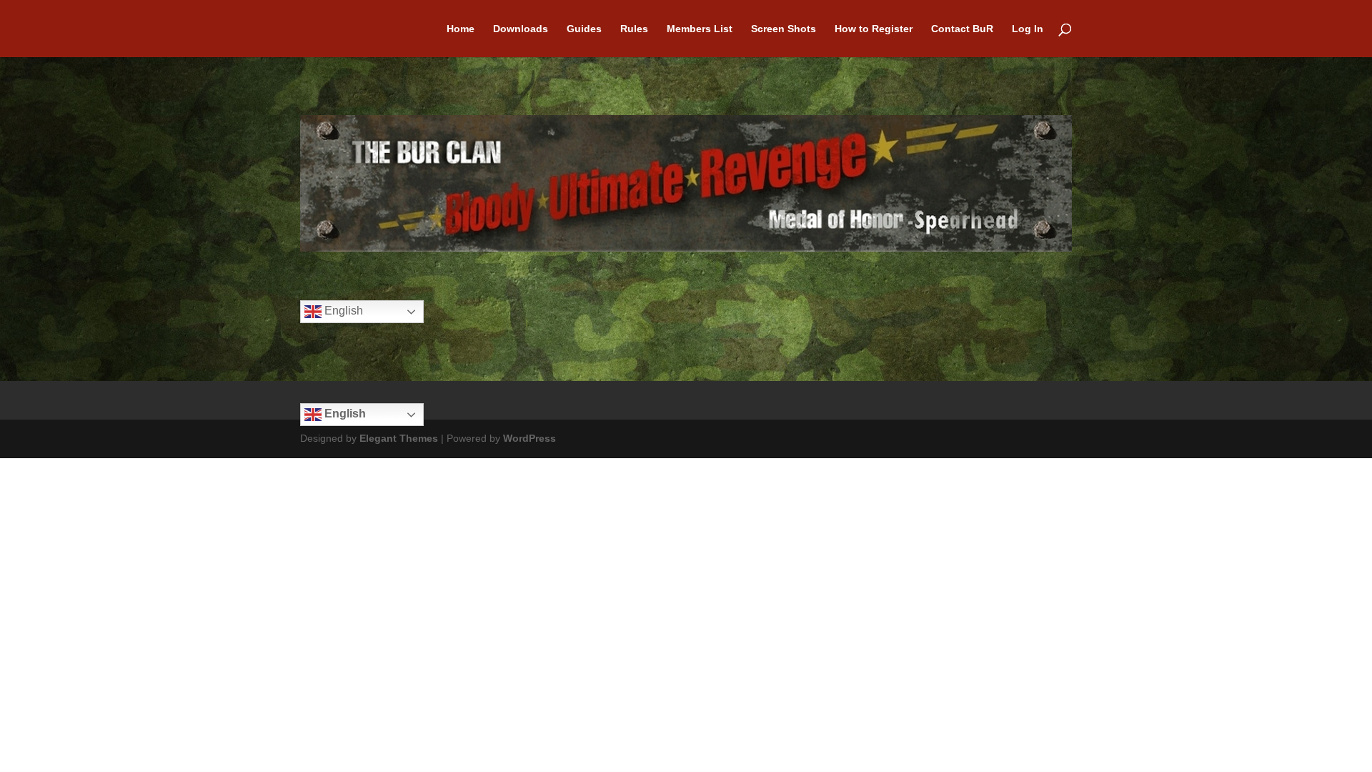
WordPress (529, 438)
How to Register (874, 29)
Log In (1027, 29)
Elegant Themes (398, 438)
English (342, 311)
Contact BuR (962, 29)
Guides (584, 29)
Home (460, 29)
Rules (634, 29)
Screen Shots (783, 29)
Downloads (520, 29)
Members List (699, 29)
